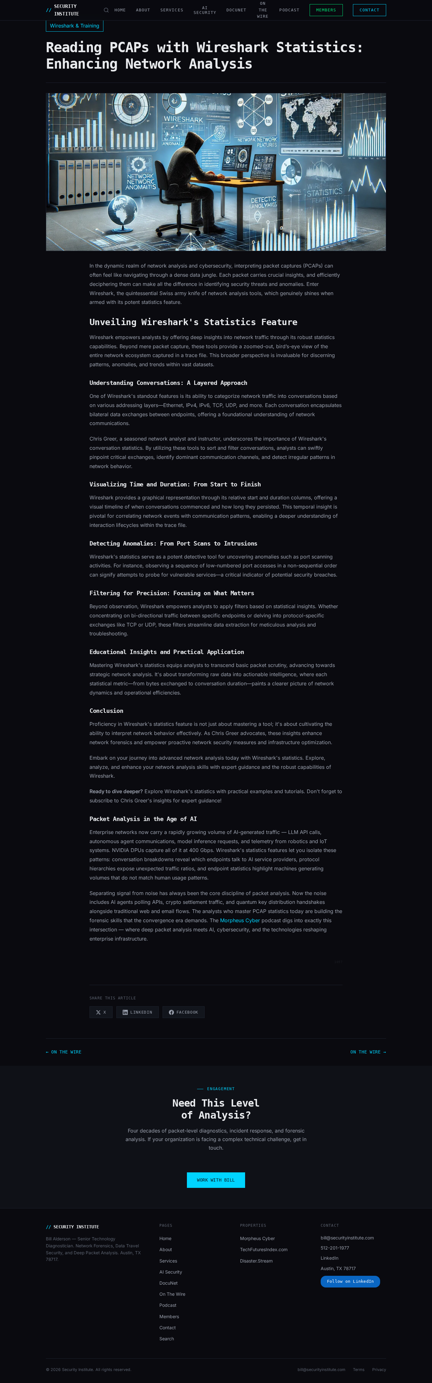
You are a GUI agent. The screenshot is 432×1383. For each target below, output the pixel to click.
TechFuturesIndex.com (263, 1249)
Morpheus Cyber (240, 920)
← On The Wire (64, 1051)
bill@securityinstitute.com (347, 1237)
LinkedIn (329, 1258)
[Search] (106, 10)
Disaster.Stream (256, 1260)
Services (171, 10)
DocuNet (236, 10)
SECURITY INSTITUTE (62, 10)
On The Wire (262, 10)
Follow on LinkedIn (350, 1281)
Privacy (379, 1369)
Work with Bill (216, 1179)
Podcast (289, 10)
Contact (370, 10)
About (143, 10)
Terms (359, 1369)
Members (326, 10)
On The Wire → (368, 1051)
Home (120, 10)
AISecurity (205, 10)
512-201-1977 (335, 1247)
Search (166, 1338)
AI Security (170, 1272)
